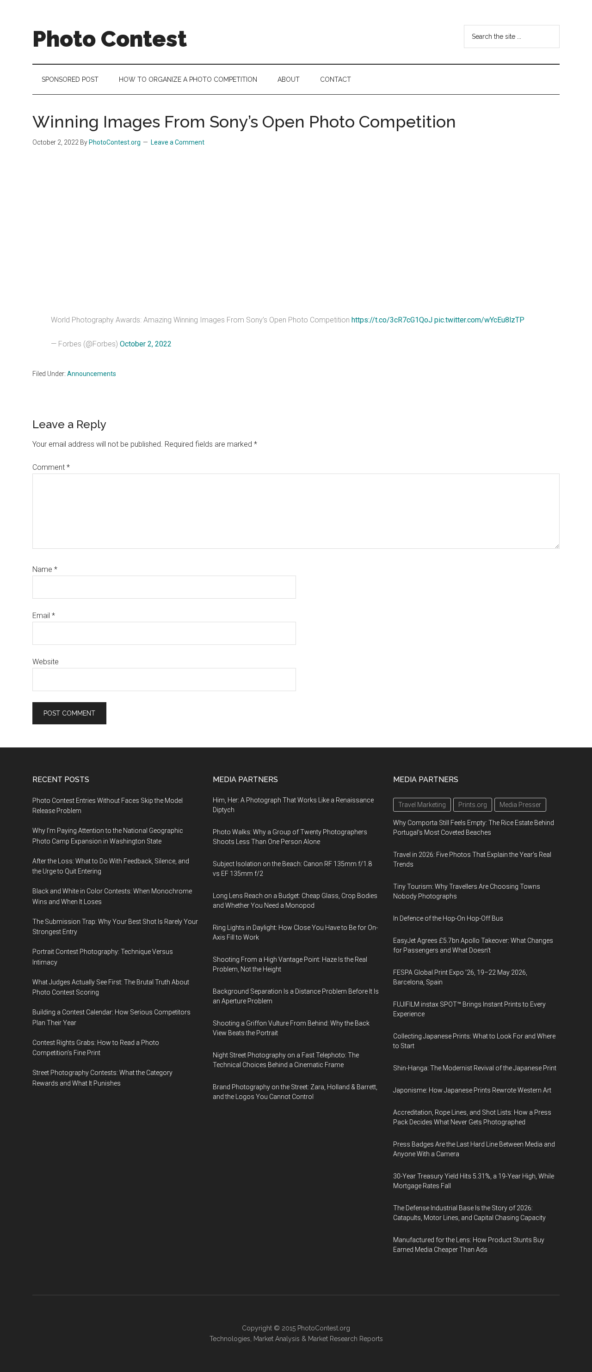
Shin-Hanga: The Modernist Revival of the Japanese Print (474, 1068)
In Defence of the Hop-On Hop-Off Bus (448, 918)
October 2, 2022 (146, 344)
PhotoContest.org (323, 1328)
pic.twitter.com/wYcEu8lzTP (479, 320)
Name (44, 569)
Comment (51, 467)
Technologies (230, 1338)
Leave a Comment (177, 142)
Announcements (91, 373)
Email (43, 615)
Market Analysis (276, 1338)
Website (45, 661)
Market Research (333, 1338)
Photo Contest (109, 39)
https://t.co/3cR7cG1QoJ (392, 320)
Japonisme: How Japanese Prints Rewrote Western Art (472, 1090)
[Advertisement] (296, 226)
